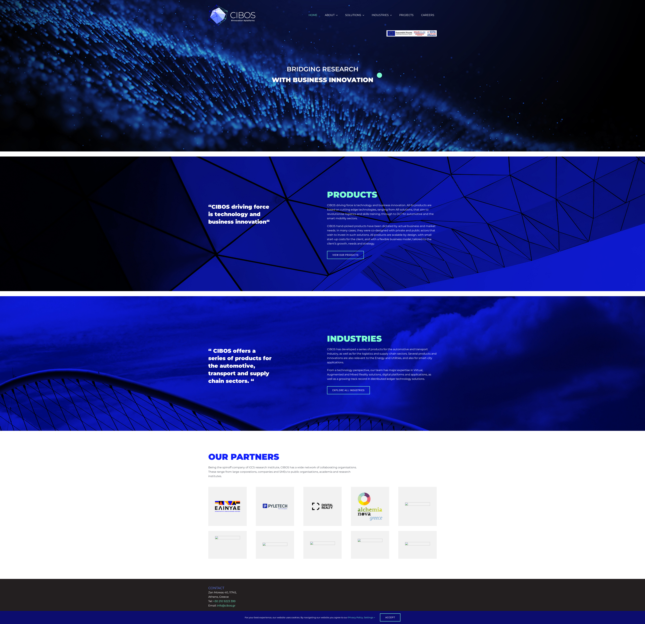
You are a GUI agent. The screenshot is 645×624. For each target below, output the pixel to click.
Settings (369, 617)
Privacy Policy (355, 617)
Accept (390, 617)
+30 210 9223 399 (224, 601)
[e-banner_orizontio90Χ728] (411, 31)
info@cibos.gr (226, 605)
